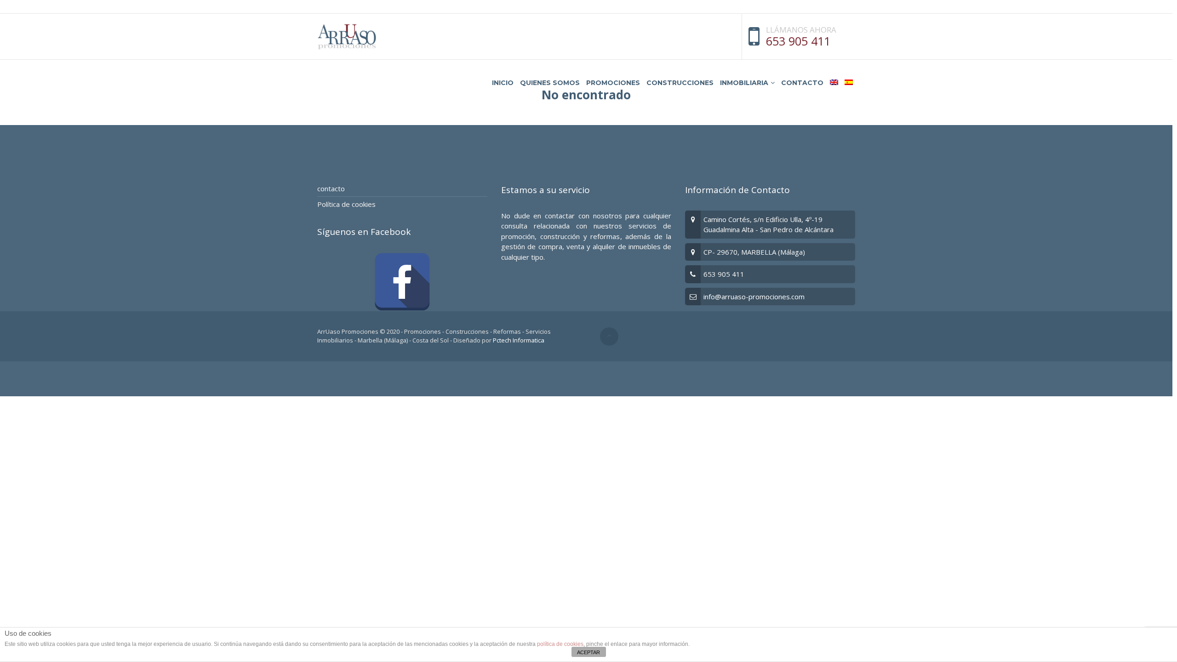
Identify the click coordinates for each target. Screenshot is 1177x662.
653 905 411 (798, 41)
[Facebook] (402, 281)
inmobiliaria (744, 83)
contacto (802, 83)
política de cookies (560, 644)
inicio (503, 83)
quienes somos (550, 83)
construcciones (680, 83)
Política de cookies (346, 204)
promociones (613, 83)
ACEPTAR (588, 652)
